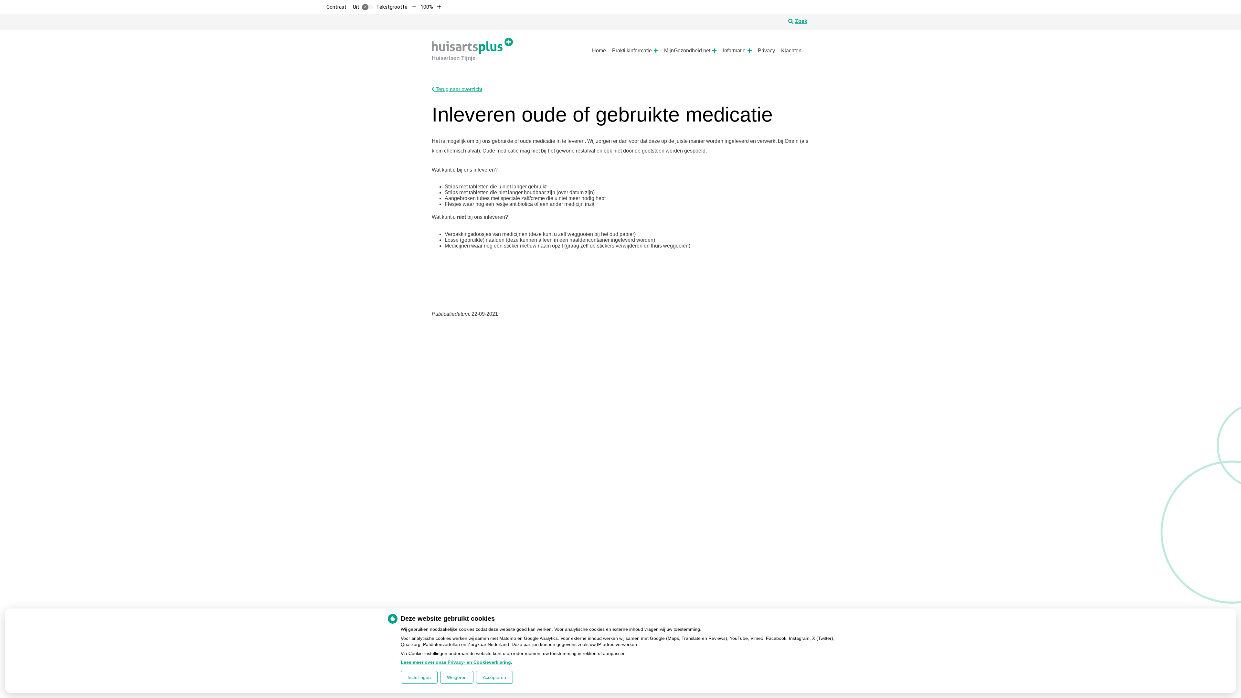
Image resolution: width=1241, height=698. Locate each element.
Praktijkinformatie (632, 50)
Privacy (766, 50)
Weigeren (457, 677)
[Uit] (367, 7)
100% (426, 7)
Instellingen (419, 677)
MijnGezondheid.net (687, 50)
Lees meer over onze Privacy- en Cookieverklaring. (456, 662)
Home (599, 50)
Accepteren (494, 677)
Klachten (791, 50)
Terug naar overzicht (458, 89)
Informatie (734, 50)
